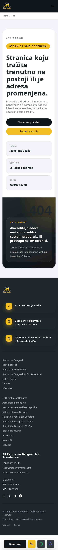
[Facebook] (20, 495)
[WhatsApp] (41, 544)
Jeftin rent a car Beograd (15, 412)
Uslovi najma (9, 378)
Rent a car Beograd (12, 360)
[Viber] (50, 544)
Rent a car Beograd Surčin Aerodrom (22, 374)
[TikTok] (15, 495)
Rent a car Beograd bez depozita (19, 407)
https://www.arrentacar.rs (16, 472)
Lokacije (6, 444)
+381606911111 (11, 463)
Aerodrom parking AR (14, 402)
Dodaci (6, 383)
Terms (17, 525)
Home (5, 15)
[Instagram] (9, 495)
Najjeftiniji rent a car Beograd (18, 416)
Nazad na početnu (29, 122)
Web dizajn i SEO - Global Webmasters (22, 519)
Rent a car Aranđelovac (14, 369)
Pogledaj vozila (29, 131)
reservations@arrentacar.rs (16, 467)
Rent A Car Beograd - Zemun (17, 421)
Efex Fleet (7, 388)
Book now (15, 544)
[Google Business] (4, 495)
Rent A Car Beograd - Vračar (17, 426)
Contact (6, 525)
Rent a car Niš (9, 364)
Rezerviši (7, 440)
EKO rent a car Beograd (14, 397)
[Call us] (31, 544)
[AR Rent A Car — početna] (6, 6)
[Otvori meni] (52, 6)
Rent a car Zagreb (11, 430)
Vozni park (8, 435)
